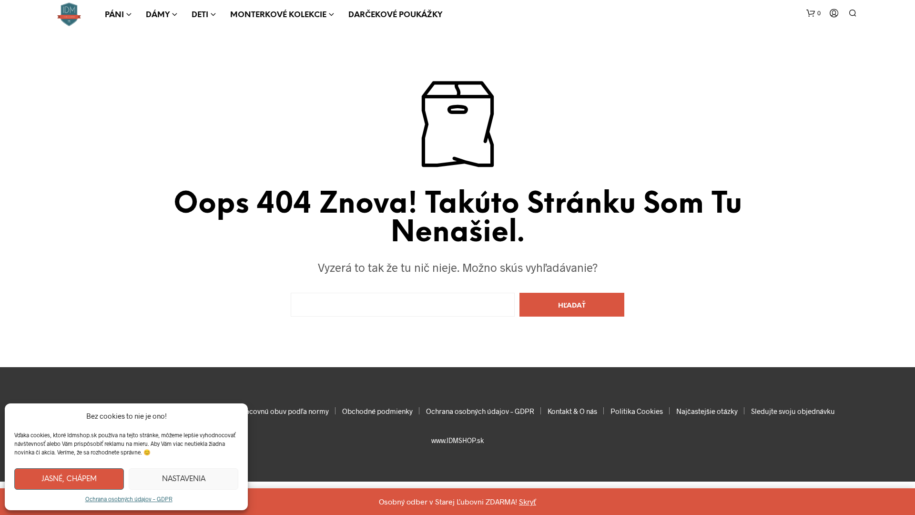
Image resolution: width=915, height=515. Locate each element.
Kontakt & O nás (572, 411)
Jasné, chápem (69, 479)
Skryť (527, 501)
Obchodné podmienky (377, 411)
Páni (114, 15)
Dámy (158, 15)
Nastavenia (183, 479)
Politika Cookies (636, 411)
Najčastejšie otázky (707, 411)
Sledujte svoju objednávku (793, 411)
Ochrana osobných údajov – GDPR (129, 498)
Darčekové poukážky (395, 15)
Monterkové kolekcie (278, 15)
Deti (200, 15)
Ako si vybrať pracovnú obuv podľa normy (262, 411)
